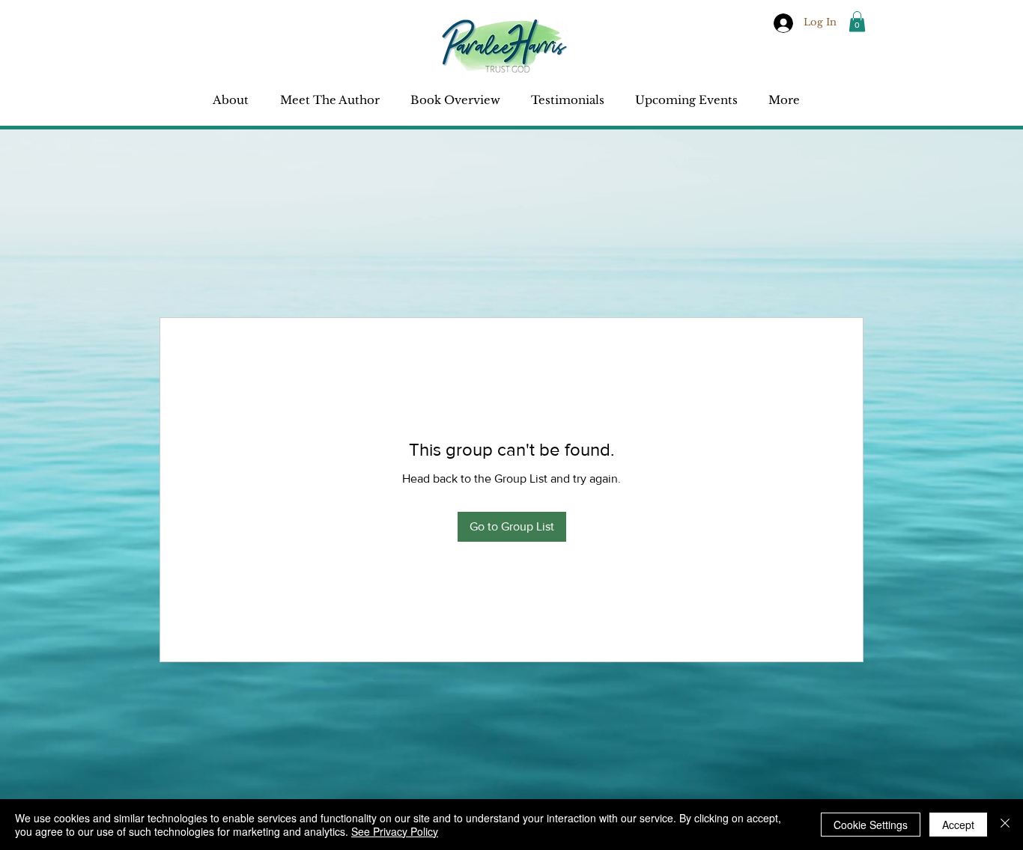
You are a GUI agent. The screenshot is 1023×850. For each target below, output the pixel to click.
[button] (857, 21)
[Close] (1005, 824)
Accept (958, 824)
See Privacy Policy (394, 831)
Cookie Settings (871, 824)
